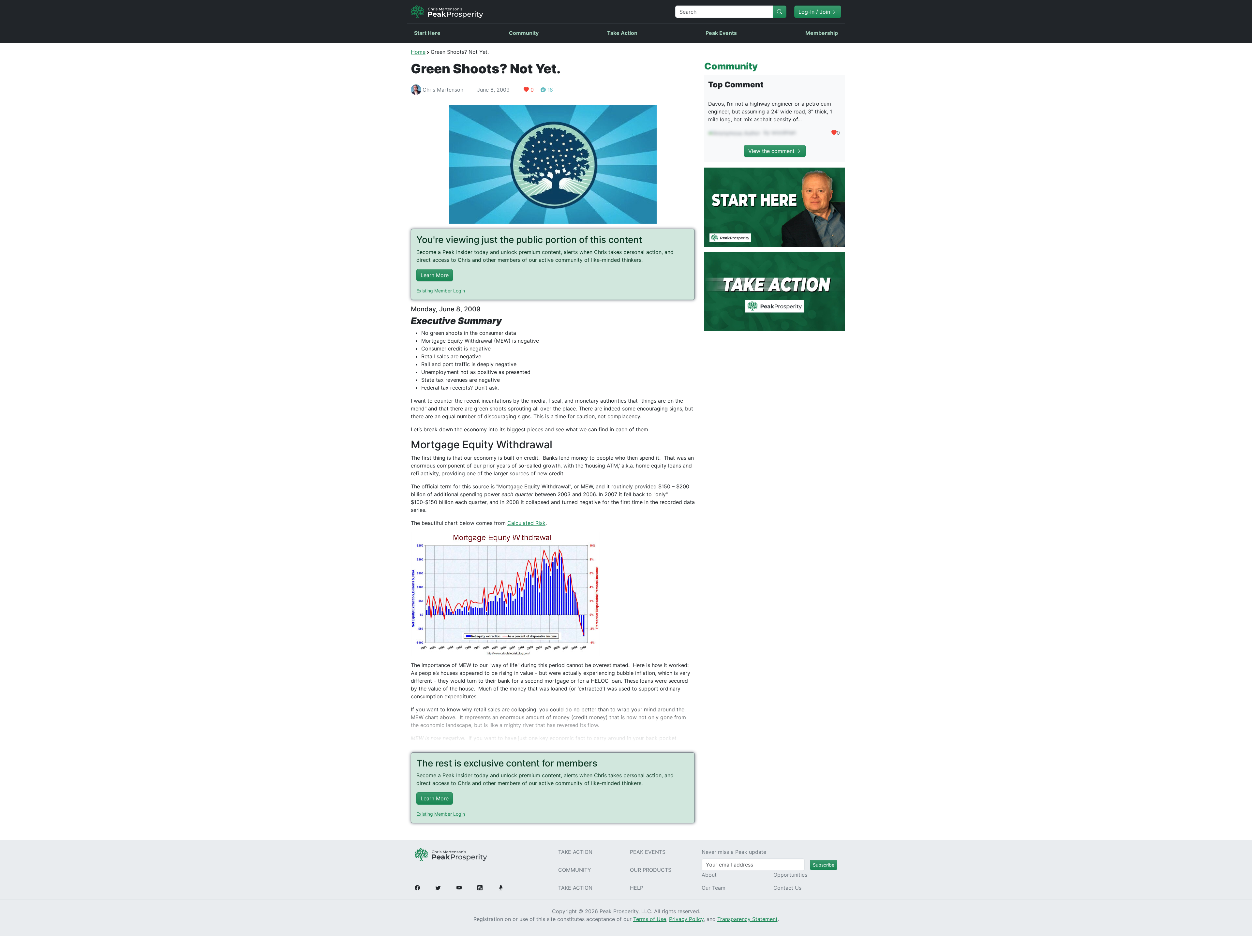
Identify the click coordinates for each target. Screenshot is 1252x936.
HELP (636, 887)
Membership (821, 33)
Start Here (427, 33)
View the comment (772, 151)
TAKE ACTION (575, 852)
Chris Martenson (443, 89)
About (709, 874)
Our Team (713, 887)
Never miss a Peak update (734, 852)
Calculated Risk (526, 523)
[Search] (779, 12)
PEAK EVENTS (647, 852)
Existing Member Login (440, 290)
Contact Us (787, 887)
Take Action (622, 33)
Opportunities (790, 874)
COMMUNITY (574, 870)
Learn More (435, 275)
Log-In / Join (815, 11)
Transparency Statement (747, 919)
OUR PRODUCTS (650, 870)
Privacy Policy (686, 919)
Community (524, 33)
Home (418, 52)
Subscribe (823, 865)
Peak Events (721, 33)
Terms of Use (649, 919)
